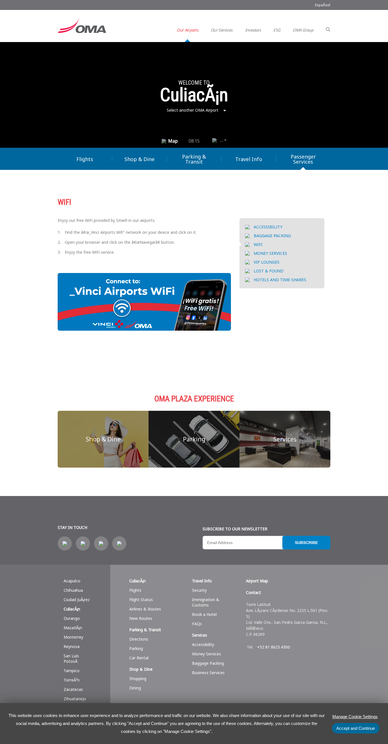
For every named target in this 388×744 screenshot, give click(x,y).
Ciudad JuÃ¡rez (77, 599)
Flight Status (141, 599)
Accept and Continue (355, 728)
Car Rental (139, 657)
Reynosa (72, 646)
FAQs (197, 623)
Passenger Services (303, 159)
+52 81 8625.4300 (273, 647)
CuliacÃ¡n (72, 609)
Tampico (72, 670)
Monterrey (73, 637)
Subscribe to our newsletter (235, 529)
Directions (138, 639)
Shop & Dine (139, 159)
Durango (72, 618)
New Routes (140, 618)
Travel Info (248, 159)
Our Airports (187, 30)
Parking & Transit (194, 159)
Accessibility (203, 644)
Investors (253, 30)
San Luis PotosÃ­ (71, 658)
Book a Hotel (204, 614)
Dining (135, 688)
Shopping (137, 678)
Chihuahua (73, 590)
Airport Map (257, 580)
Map (173, 141)
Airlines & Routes (145, 609)
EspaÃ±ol (322, 5)
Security (199, 590)
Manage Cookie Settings (355, 716)
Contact (253, 592)
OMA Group (303, 30)
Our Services (222, 30)
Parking (194, 439)
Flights (84, 159)
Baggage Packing (208, 663)
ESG (276, 30)
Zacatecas (73, 689)
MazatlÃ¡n (73, 627)
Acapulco (72, 580)
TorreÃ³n (72, 680)
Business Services (208, 672)
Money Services (206, 654)
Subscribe (306, 542)
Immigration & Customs (205, 602)
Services (285, 439)
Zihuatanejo (75, 698)
